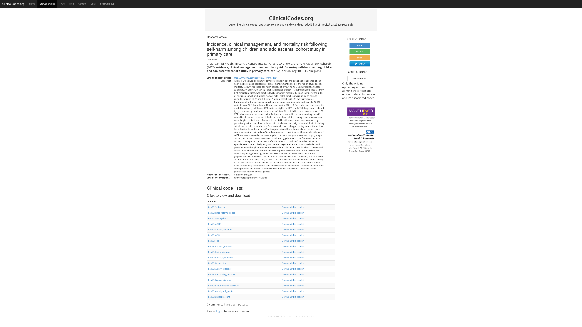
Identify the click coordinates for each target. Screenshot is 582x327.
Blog (71, 3)
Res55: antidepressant (219, 296)
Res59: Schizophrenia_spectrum (223, 285)
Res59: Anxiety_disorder (219, 268)
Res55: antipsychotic (218, 218)
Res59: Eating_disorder (219, 252)
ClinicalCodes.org (13, 4)
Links (93, 3)
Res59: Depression (217, 263)
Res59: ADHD (214, 224)
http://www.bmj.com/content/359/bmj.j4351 (255, 77)
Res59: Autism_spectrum (220, 229)
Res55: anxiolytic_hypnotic (221, 291)
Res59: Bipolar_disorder (219, 280)
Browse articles (47, 3)
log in (219, 311)
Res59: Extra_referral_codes (221, 212)
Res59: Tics (213, 240)
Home (32, 3)
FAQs (62, 3)
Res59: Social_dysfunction (220, 257)
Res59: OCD (214, 235)
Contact (82, 3)
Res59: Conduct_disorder (220, 246)
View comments (360, 78)
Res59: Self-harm (216, 207)
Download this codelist (293, 207)
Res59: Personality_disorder (221, 274)
